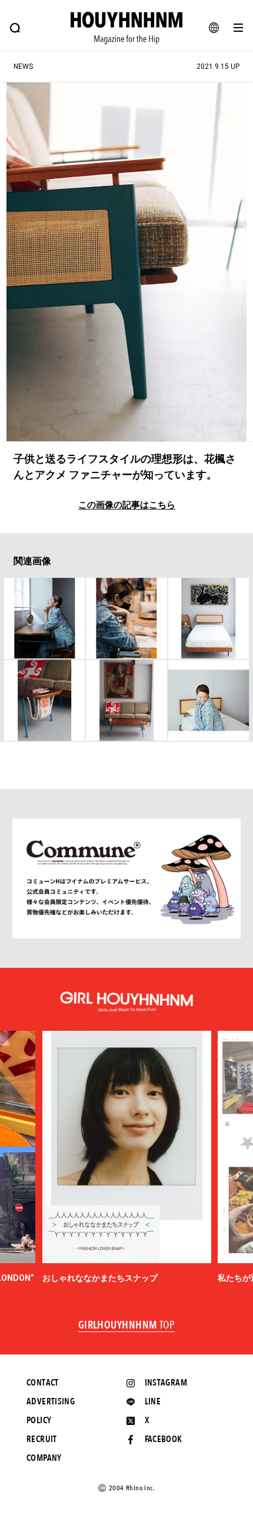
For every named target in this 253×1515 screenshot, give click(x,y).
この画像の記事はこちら (126, 505)
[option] (126, 1157)
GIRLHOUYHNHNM (126, 1325)
